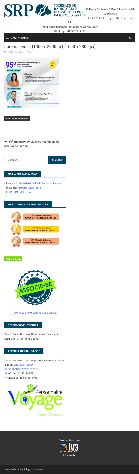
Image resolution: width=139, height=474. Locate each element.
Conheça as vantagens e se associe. (35, 312)
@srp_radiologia (30, 187)
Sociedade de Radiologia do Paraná (40, 183)
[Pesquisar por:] (35, 160)
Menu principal (19, 38)
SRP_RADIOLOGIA (20, 192)
